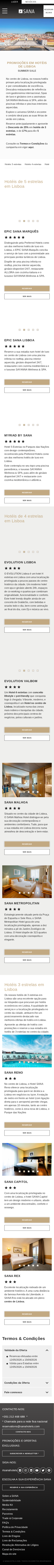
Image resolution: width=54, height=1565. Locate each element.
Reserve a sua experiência (24, 1487)
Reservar (27, 288)
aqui (30, 147)
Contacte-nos (23, 1432)
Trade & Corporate (12, 1518)
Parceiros (7, 1514)
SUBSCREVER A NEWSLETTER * (24, 1453)
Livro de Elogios (11, 1536)
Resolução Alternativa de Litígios (20, 1545)
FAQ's (5, 1522)
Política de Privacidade (15, 1527)
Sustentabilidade (11, 1500)
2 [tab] (24, 221)
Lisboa (20, 1301)
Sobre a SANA (10, 1496)
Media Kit (7, 1505)
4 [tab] (33, 221)
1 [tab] (20, 221)
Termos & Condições (13, 1531)
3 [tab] (29, 221)
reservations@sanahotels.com (21, 1426)
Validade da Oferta (27, 1350)
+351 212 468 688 (13, 1416)
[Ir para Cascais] (33, 164)
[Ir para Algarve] (13, 164)
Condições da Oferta (27, 1383)
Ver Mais (27, 296)
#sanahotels (9, 1470)
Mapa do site (9, 1554)
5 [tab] (38, 221)
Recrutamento (10, 1509)
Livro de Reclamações (14, 1540)
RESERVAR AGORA (48, 11)
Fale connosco (27, 1392)
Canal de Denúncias (13, 1549)
